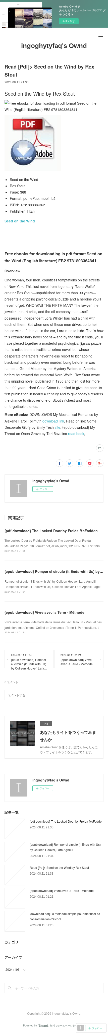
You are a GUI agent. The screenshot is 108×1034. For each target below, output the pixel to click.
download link (53, 420)
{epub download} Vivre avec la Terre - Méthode (44, 612)
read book (76, 433)
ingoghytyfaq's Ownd (54, 45)
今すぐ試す (69, 21)
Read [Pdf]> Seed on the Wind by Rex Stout (59, 867)
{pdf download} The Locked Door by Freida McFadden (51, 530)
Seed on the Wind (20, 220)
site (57, 427)
